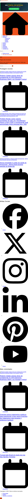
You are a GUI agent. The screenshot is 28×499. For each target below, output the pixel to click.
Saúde (4, 45)
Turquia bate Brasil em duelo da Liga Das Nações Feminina (12, 456)
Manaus (7, 39)
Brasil (6, 40)
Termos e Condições (7, 495)
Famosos (5, 46)
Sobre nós (5, 35)
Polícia (4, 44)
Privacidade (5, 493)
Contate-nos (5, 48)
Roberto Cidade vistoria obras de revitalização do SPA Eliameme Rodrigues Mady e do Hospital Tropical (13, 77)
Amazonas (7, 38)
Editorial (4, 37)
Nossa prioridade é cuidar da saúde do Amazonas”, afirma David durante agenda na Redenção (13, 164)
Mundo (6, 41)
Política (4, 42)
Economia (5, 47)
